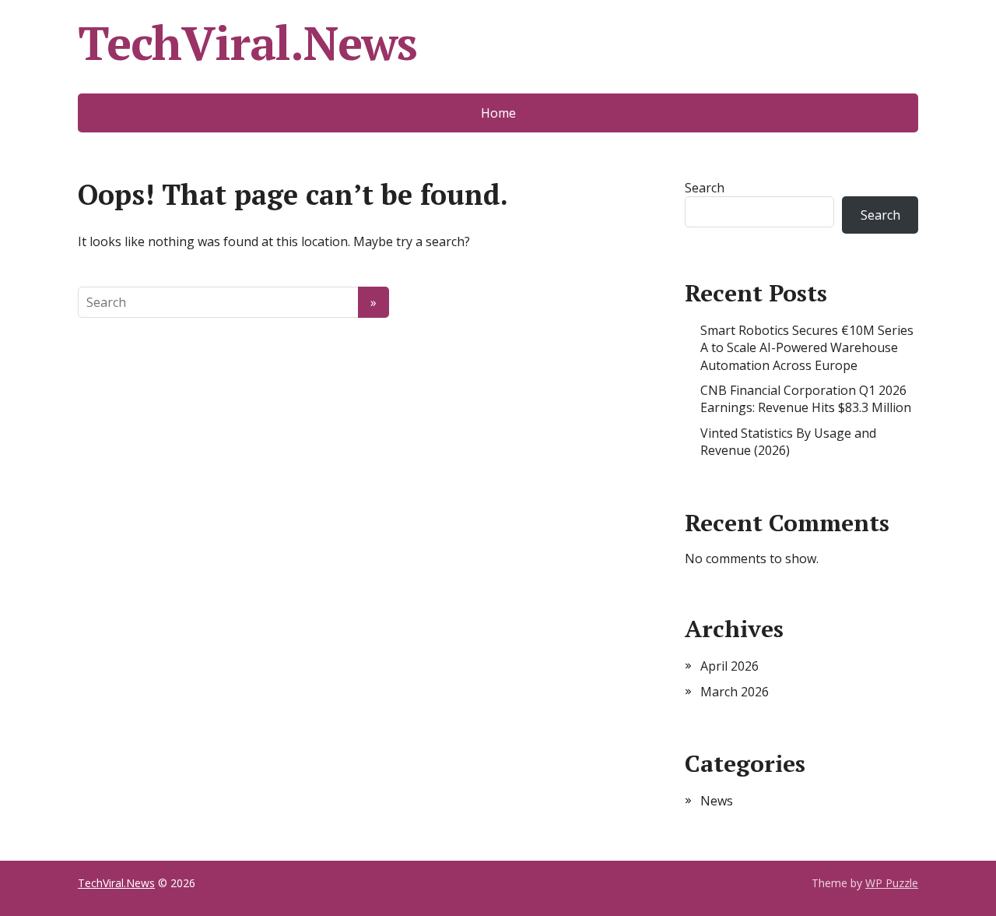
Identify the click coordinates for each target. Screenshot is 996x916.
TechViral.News (247, 42)
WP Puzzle (891, 882)
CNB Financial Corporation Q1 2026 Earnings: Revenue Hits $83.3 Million (805, 399)
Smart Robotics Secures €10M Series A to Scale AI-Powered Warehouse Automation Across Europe (807, 348)
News (716, 800)
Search (704, 187)
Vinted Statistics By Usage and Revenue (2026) (788, 442)
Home (498, 113)
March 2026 (734, 691)
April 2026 (729, 666)
